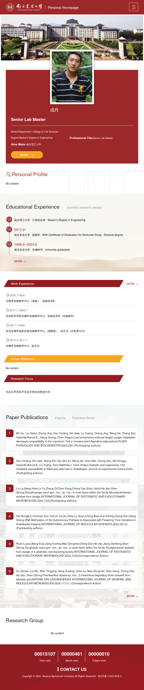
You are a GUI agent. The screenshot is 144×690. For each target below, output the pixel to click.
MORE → (20, 261)
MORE (24, 155)
